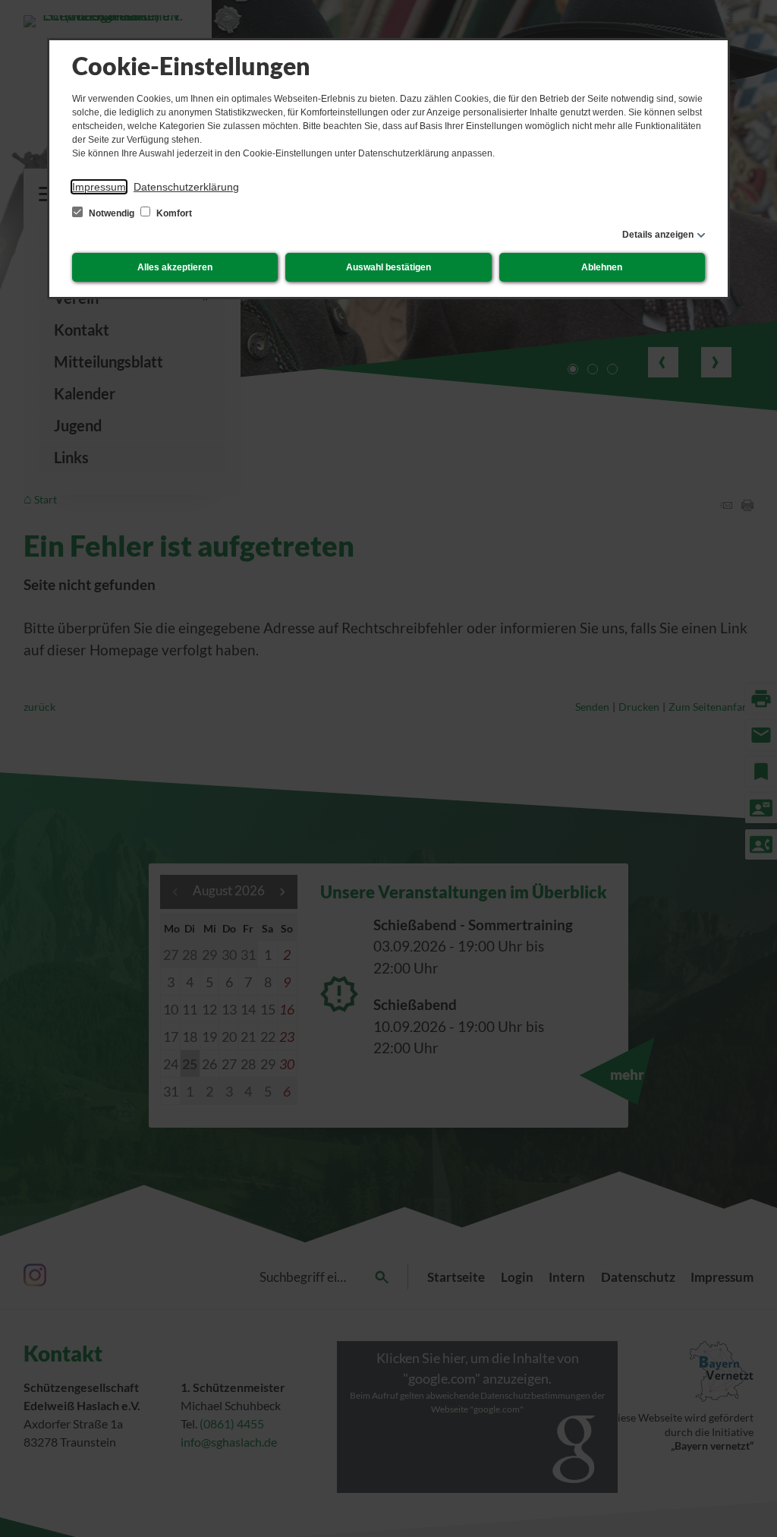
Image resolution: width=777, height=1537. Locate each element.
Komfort (173, 213)
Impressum (99, 187)
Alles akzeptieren (174, 267)
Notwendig (112, 213)
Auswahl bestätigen (388, 267)
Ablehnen (601, 267)
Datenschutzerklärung (186, 187)
